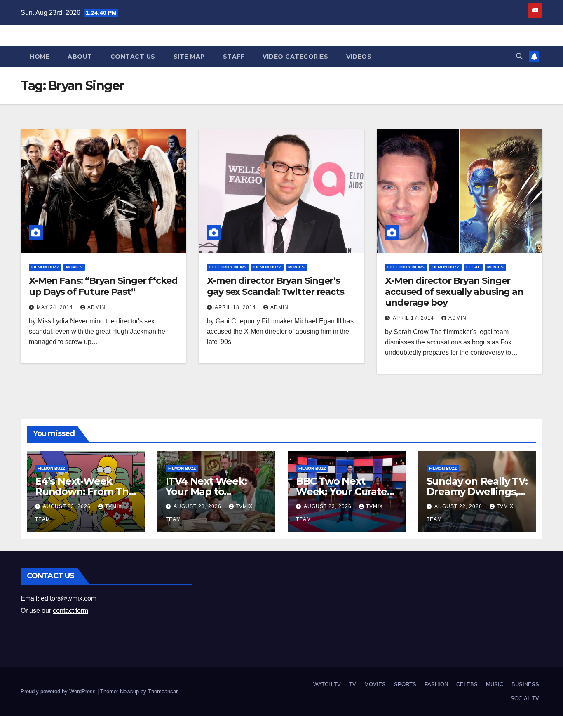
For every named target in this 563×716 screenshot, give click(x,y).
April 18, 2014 (236, 307)
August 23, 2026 (67, 506)
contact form (70, 610)
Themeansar (162, 691)
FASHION (436, 684)
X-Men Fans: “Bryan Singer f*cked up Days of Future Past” (103, 286)
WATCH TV (327, 684)
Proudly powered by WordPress (59, 691)
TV (352, 684)
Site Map (189, 56)
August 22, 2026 (459, 506)
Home (39, 56)
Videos (358, 56)
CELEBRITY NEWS (227, 267)
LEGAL (473, 267)
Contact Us (132, 56)
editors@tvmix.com (68, 598)
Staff (234, 56)
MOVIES (74, 267)
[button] (519, 56)
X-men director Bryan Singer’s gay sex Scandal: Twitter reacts (275, 286)
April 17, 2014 (414, 318)
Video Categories (295, 56)
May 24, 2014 (56, 307)
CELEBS (467, 684)
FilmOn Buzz (45, 267)
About (80, 56)
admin (96, 307)
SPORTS (405, 684)
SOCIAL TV (525, 698)
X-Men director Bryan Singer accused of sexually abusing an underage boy (454, 291)
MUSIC (494, 684)
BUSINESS (525, 684)
